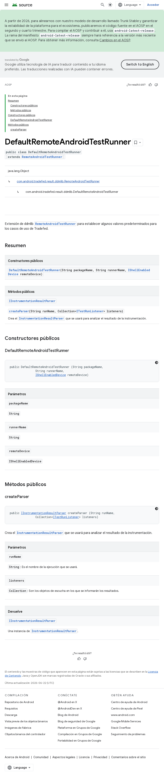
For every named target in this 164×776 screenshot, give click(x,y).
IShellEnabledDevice (50, 375)
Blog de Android (68, 715)
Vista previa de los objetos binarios (26, 721)
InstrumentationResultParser (41, 318)
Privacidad (100, 757)
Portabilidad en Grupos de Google (79, 740)
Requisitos (11, 708)
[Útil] (150, 85)
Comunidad (40, 757)
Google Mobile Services (126, 721)
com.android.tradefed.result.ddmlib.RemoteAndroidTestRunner (58, 181)
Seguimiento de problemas (128, 734)
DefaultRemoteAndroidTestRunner (34, 270)
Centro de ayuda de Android (129, 702)
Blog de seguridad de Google (76, 721)
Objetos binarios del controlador (25, 734)
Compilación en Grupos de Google (80, 734)
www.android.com (123, 715)
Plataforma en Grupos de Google (79, 728)
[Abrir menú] (6, 5)
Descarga (11, 715)
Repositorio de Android (19, 702)
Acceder (153, 5)
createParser (19, 311)
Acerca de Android (17, 757)
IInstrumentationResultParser (32, 301)
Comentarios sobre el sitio (128, 757)
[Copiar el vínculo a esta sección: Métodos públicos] (50, 484)
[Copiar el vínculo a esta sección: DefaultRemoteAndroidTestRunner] (73, 351)
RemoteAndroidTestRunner (42, 157)
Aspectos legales (63, 757)
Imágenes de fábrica (18, 728)
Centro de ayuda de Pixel (127, 708)
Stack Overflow (121, 728)
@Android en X (67, 702)
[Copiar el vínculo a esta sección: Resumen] (30, 246)
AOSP (8, 84)
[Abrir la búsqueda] (102, 4)
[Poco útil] (156, 85)
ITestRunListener (89, 311)
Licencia (84, 757)
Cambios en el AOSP (114, 40)
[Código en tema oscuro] (156, 362)
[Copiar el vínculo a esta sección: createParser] (33, 497)
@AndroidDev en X (70, 708)
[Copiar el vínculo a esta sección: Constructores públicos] (64, 338)
